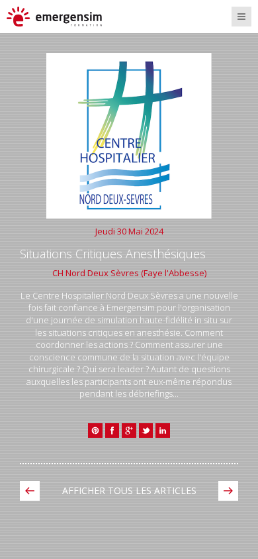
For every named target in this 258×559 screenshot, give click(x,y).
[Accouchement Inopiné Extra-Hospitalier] (228, 491)
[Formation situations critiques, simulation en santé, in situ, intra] (65, 16)
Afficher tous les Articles (129, 490)
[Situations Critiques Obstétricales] (30, 491)
